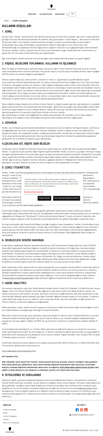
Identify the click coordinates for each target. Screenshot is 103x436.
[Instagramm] (81, 409)
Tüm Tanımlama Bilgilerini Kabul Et (66, 198)
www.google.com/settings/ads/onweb (18, 278)
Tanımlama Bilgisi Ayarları (33, 192)
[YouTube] (86, 409)
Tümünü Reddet (44, 198)
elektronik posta (84, 388)
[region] (52, 189)
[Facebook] (77, 409)
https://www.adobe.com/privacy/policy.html (19, 351)
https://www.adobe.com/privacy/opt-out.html (77, 368)
